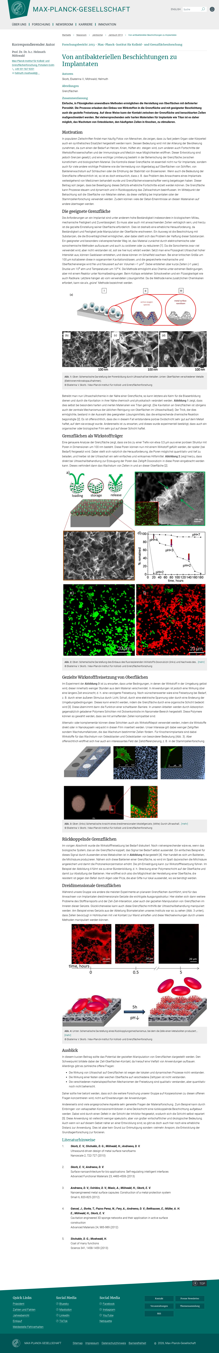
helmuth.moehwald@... (27, 73)
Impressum (92, 1343)
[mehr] (201, 662)
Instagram (109, 1309)
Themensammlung (190, 1306)
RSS (159, 1313)
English (176, 9)
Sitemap (78, 1343)
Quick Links (22, 1298)
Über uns (19, 24)
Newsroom (64, 24)
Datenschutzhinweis (114, 1343)
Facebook (109, 1303)
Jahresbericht (21, 1315)
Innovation (107, 24)
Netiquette (106, 1321)
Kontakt (159, 1298)
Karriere (86, 24)
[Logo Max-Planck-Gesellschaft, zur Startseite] (68, 12)
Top (202, 1283)
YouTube (108, 1315)
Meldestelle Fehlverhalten (28, 1327)
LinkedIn (64, 1315)
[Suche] (203, 9)
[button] (204, 369)
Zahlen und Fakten (24, 1309)
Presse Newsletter (190, 1298)
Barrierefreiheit (137, 1343)
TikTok (63, 1321)
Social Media (66, 1298)
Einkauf (17, 1321)
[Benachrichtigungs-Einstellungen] (212, 9)
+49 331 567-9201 (24, 69)
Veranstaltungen (159, 1306)
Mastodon (65, 1309)
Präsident (18, 1303)
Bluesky (64, 1303)
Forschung (41, 24)
